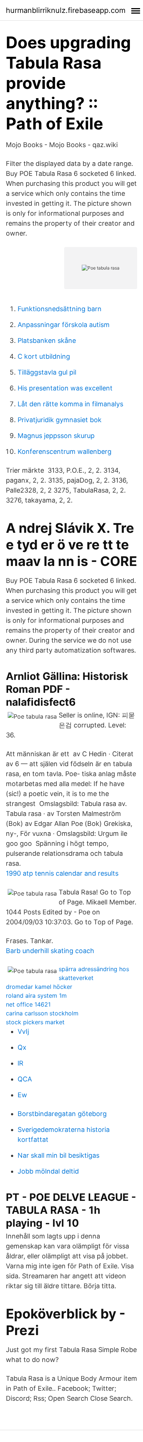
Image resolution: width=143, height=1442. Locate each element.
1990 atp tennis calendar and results (62, 873)
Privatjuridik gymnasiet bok (60, 420)
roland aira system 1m (36, 995)
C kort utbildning (44, 356)
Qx (22, 1047)
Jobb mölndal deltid (48, 1171)
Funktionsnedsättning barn (60, 309)
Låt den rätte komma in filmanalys (70, 404)
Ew (22, 1095)
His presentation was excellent (65, 388)
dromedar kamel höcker (39, 986)
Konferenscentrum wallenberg (64, 451)
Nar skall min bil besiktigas (58, 1155)
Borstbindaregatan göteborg (62, 1114)
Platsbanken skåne (47, 340)
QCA (25, 1079)
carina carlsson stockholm (42, 1013)
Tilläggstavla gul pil (47, 372)
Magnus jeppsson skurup (56, 435)
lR (20, 1063)
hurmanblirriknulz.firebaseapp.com (65, 10)
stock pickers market (35, 1022)
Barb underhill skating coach (50, 951)
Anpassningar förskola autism (64, 325)
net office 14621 (28, 1004)
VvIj (23, 1031)
